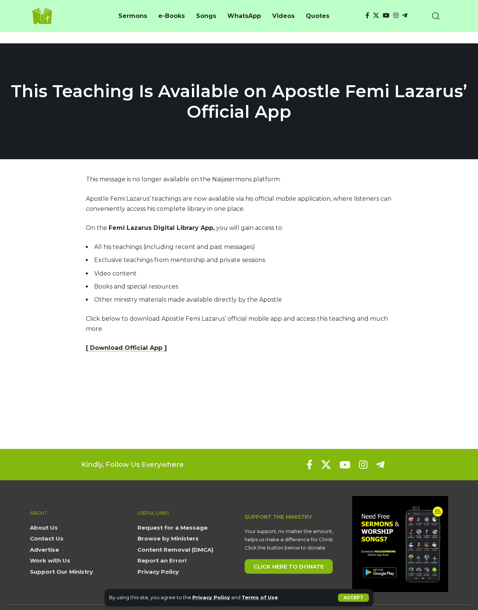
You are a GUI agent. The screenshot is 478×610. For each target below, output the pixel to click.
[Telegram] (404, 15)
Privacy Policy (211, 597)
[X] (376, 15)
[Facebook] (367, 15)
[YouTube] (386, 15)
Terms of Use (260, 597)
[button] (353, 598)
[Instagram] (395, 15)
